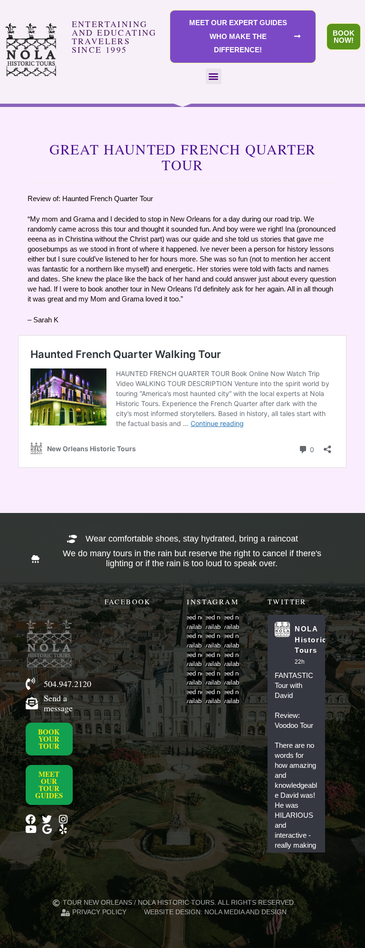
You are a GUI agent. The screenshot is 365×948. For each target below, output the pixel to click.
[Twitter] (47, 819)
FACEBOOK (128, 601)
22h (300, 661)
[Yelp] (63, 829)
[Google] (47, 829)
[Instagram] (63, 819)
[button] (213, 76)
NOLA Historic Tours (311, 639)
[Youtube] (31, 829)
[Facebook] (31, 819)
